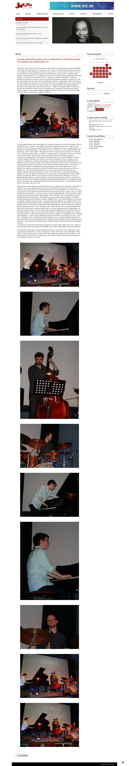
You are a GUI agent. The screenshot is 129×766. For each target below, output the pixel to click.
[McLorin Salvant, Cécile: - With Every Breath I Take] (91, 107)
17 (91, 74)
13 (100, 71)
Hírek (18, 13)
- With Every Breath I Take (103, 105)
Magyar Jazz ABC (58, 13)
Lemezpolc (83, 13)
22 (107, 74)
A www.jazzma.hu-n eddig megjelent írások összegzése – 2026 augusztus (32, 28)
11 (94, 71)
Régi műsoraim (97, 13)
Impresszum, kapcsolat (107, 764)
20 (100, 74)
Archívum (110, 13)
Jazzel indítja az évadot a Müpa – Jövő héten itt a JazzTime (32, 38)
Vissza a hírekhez (23, 755)
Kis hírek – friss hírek (22, 22)
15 (107, 71)
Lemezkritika (99, 110)
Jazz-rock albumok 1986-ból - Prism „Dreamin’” (29, 42)
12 (97, 71)
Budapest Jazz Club (42, 13)
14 (103, 71)
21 (103, 74)
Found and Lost (96, 124)
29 (107, 77)
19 (97, 74)
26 (97, 77)
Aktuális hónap (100, 82)
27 (100, 77)
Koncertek (28, 13)
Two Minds (95, 130)
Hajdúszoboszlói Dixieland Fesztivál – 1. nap (28, 33)
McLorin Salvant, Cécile (102, 107)
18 (94, 74)
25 (94, 77)
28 (103, 77)
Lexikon (71, 13)
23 (110, 74)
